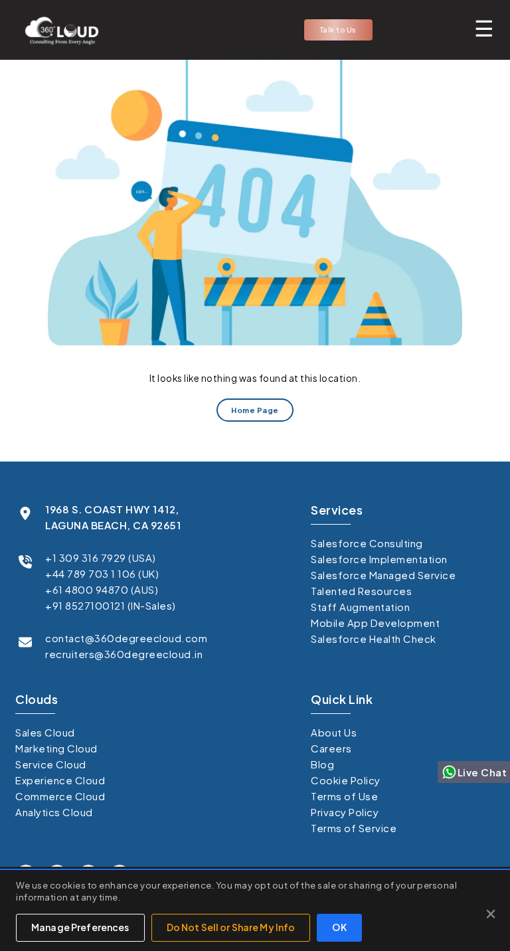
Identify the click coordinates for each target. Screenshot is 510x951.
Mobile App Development (375, 622)
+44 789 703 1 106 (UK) (102, 573)
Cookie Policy (346, 780)
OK (339, 927)
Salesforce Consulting (367, 543)
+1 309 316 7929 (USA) (100, 557)
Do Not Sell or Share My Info (231, 927)
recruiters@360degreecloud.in (124, 654)
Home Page (255, 410)
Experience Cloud (60, 780)
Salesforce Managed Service (383, 574)
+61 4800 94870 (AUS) (101, 589)
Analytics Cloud (54, 812)
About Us (334, 732)
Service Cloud (50, 764)
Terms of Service (353, 827)
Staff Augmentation (360, 606)
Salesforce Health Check (373, 638)
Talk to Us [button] (338, 29)
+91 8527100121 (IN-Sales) (110, 605)
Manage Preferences (80, 927)
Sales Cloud (45, 732)
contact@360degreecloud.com (126, 638)
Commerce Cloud (60, 796)
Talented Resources (361, 590)
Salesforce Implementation (379, 559)
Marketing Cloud (56, 748)
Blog (322, 764)
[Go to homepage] (57, 29)
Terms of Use (344, 796)
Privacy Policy (345, 812)
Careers (331, 748)
